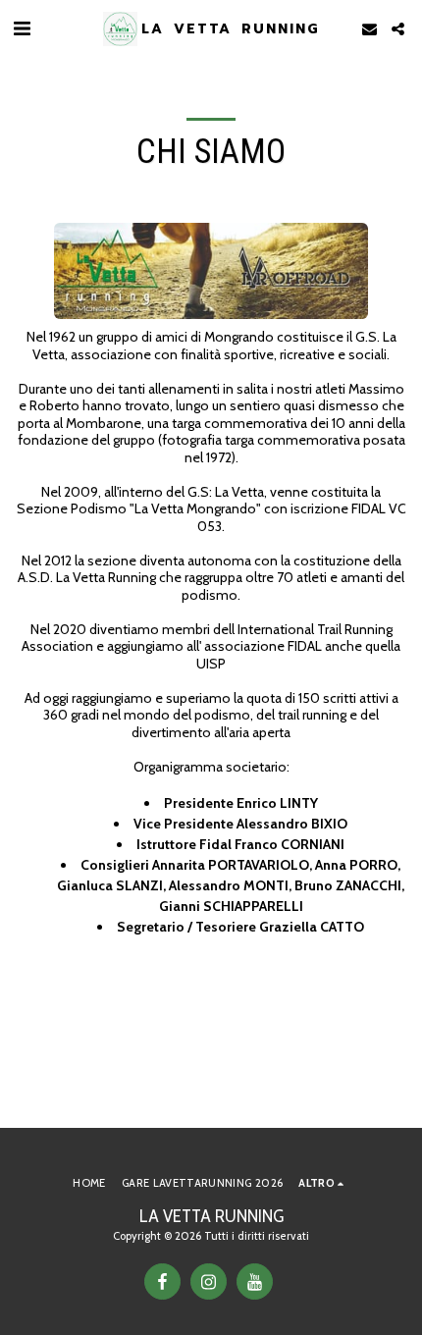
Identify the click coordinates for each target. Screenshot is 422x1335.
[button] (21, 28)
